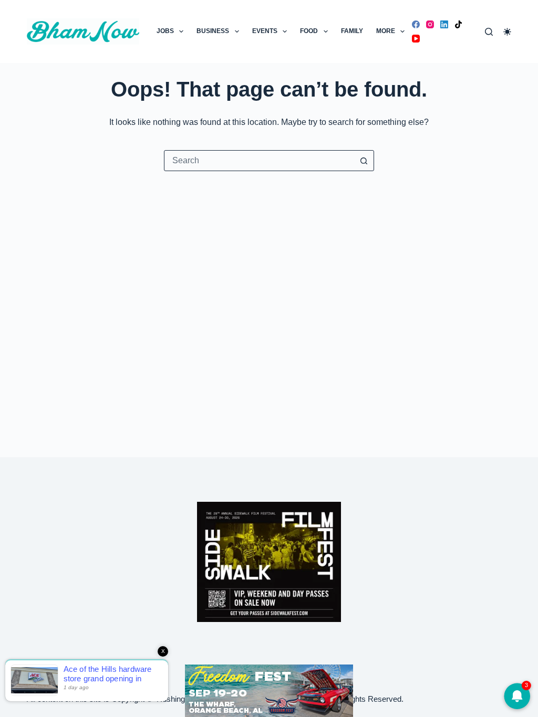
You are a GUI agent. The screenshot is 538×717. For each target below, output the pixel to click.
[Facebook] (416, 24)
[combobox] (259, 160)
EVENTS (264, 31)
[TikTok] (458, 24)
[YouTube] (416, 39)
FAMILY (352, 31)
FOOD (309, 31)
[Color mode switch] (507, 32)
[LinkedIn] (444, 24)
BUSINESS (212, 31)
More (385, 31)
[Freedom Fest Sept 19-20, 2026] (269, 690)
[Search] (489, 32)
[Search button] (364, 161)
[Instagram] (430, 24)
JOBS (165, 31)
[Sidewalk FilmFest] (269, 561)
